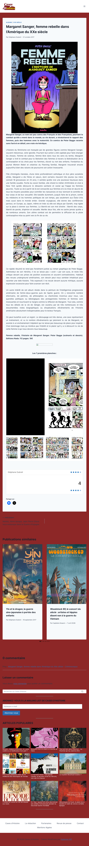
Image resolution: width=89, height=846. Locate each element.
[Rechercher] (82, 691)
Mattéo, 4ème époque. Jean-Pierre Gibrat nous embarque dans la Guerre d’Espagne (21, 521)
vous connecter (20, 683)
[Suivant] (83, 591)
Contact (80, 823)
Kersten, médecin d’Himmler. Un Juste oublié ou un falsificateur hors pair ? (16, 750)
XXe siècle (17, 22)
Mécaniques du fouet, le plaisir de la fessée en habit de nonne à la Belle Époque (71, 803)
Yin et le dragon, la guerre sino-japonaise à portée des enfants (21, 612)
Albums (9, 22)
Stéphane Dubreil (15, 37)
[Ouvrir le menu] (84, 6)
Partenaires (46, 823)
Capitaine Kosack (59, 623)
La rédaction (30, 823)
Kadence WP (66, 839)
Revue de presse (64, 823)
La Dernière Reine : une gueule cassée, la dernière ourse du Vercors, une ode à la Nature (44, 776)
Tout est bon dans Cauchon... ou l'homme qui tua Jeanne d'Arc (70, 750)
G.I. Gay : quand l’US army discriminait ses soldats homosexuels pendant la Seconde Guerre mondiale (44, 803)
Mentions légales (44, 827)
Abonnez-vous (11, 713)
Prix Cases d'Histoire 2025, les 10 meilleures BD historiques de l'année (15, 775)
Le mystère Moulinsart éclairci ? (70, 775)
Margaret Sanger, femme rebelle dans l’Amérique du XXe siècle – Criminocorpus (42, 667)
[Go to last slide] (6, 591)
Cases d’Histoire (12, 823)
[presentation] (22, 574)
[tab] (40, 641)
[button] (44, 396)
